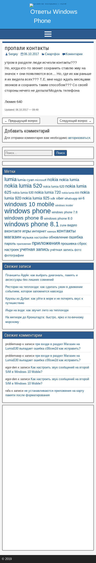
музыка (27, 237)
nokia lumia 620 (53, 186)
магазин (12, 236)
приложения (46, 243)
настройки (41, 237)
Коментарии (74, 54)
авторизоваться (79, 138)
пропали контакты (27, 48)
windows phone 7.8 (64, 212)
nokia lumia (69, 180)
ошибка (76, 237)
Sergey (13, 54)
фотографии (14, 255)
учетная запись (34, 249)
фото (77, 250)
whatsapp (71, 198)
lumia (10, 179)
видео (72, 225)
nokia (52, 179)
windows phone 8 (23, 217)
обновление (58, 237)
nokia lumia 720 (47, 192)
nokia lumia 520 (23, 186)
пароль (10, 243)
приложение (24, 243)
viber (60, 198)
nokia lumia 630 (23, 192)
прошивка (68, 243)
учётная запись (61, 250)
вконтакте (12, 231)
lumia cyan (25, 180)
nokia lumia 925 (35, 198)
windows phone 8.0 (58, 218)
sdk (52, 198)
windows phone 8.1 (31, 224)
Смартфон (52, 54)
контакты (66, 230)
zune (63, 225)
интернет (39, 231)
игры (26, 231)
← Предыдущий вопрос (21, 120)
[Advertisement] (39, 477)
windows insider (64, 205)
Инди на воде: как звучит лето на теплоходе (37, 310)
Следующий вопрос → (76, 120)
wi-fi (81, 198)
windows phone (27, 211)
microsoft (40, 180)
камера (51, 231)
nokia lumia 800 (70, 192)
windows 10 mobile (29, 204)
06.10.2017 (31, 54)
